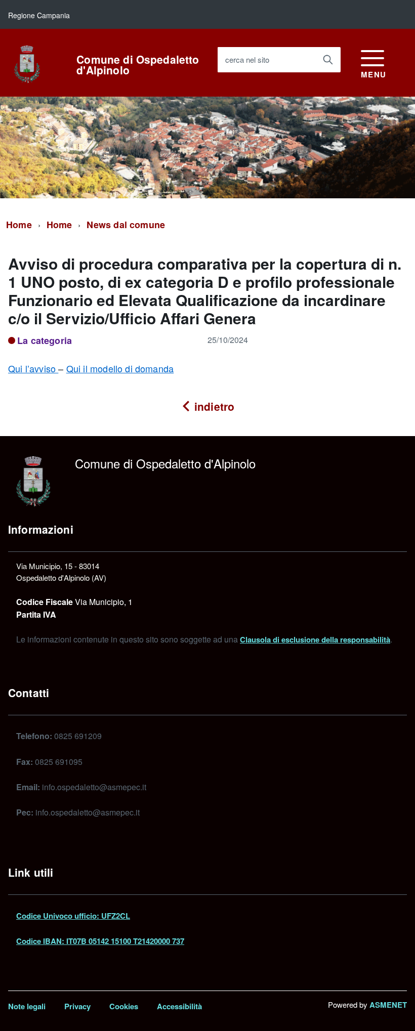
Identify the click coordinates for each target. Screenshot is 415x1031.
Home (19, 224)
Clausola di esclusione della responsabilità (315, 639)
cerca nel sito (247, 59)
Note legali (27, 1006)
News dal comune (126, 224)
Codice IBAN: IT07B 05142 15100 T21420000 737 (100, 941)
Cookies (123, 1006)
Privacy (77, 1006)
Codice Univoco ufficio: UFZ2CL (73, 915)
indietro (212, 406)
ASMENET (388, 1004)
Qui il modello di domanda (120, 368)
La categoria (44, 340)
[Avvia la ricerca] (328, 59)
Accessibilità (179, 1006)
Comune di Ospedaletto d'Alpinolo (137, 64)
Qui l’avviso (33, 368)
